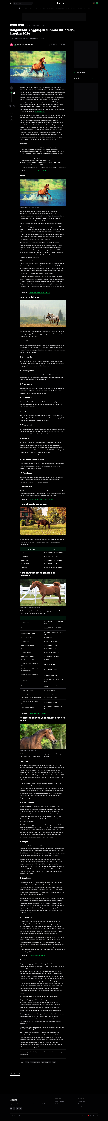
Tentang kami (81, 1101)
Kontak (80, 1103)
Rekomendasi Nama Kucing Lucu (39, 292)
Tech (56, 1103)
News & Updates (59, 1101)
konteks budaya (40, 111)
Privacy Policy (81, 1106)
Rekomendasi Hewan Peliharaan (39, 171)
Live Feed (95, 78)
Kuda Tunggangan (46, 1062)
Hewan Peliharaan (35, 1062)
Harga (27, 1062)
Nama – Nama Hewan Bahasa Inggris (41, 499)
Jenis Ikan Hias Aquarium (37, 955)
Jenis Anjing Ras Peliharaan (37, 713)
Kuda (54, 1062)
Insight (21, 25)
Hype (56, 1106)
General (13, 25)
